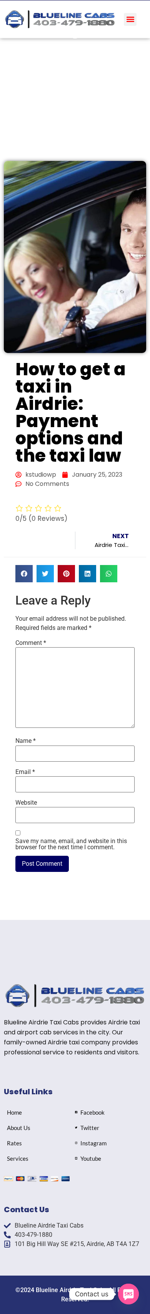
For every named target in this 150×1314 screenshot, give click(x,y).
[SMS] (128, 1294)
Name (25, 741)
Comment (30, 643)
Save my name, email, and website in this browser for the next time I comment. (71, 844)
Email (25, 772)
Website (26, 803)
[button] (130, 19)
